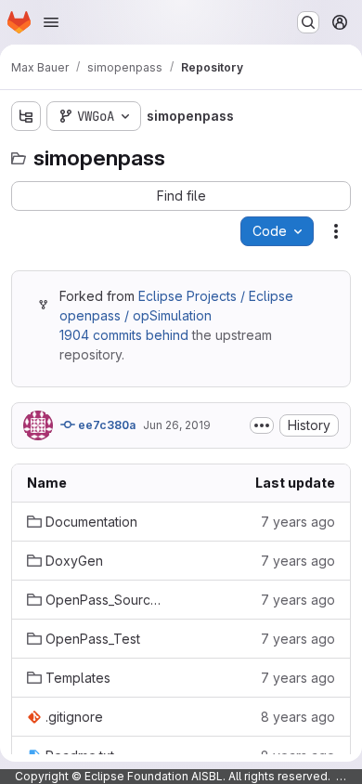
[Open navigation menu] (51, 22)
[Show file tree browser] (26, 116)
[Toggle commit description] (262, 425)
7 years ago (298, 521)
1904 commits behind (123, 335)
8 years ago (298, 717)
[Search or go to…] (308, 22)
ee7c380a (105, 425)
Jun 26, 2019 (177, 425)
